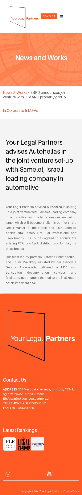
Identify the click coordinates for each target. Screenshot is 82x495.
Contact (49, 16)
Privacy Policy (71, 491)
